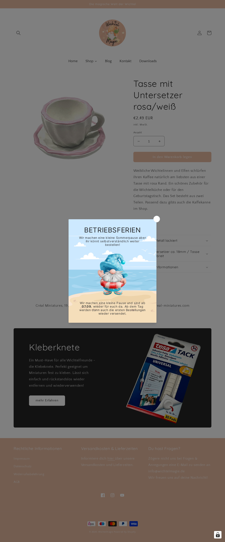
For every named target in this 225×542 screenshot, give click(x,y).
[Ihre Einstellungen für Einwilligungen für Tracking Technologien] (217, 534)
